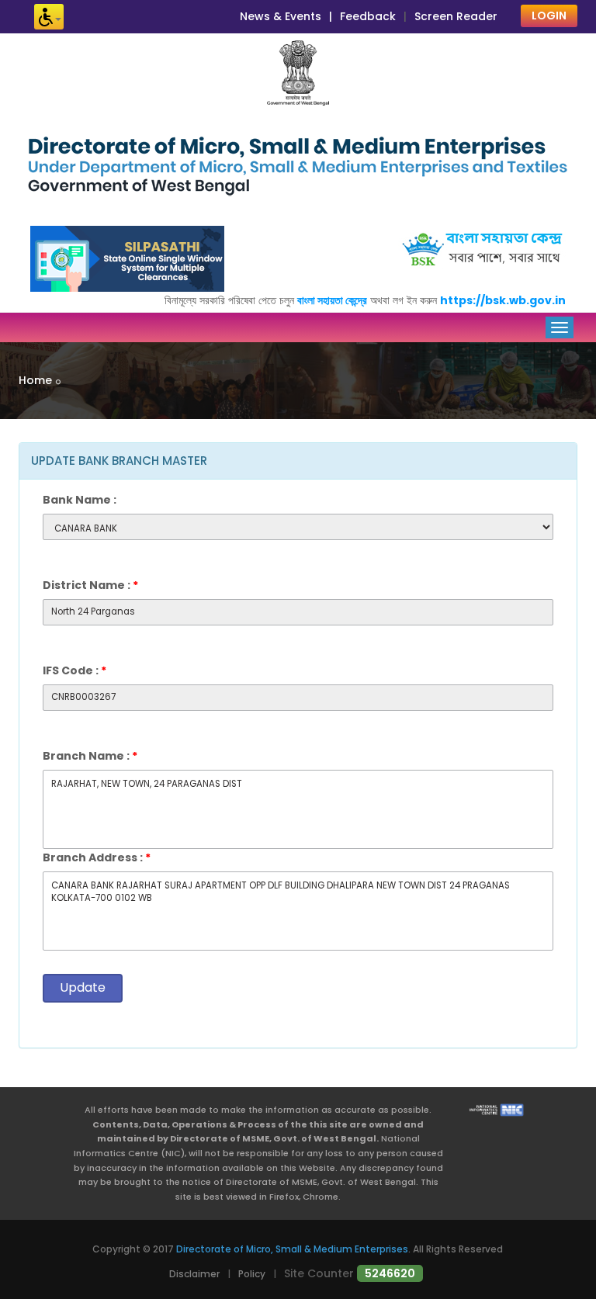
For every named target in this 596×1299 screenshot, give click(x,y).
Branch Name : (90, 756)
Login (549, 15)
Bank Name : (79, 499)
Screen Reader (455, 16)
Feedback (368, 16)
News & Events (280, 16)
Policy (251, 1273)
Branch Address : (97, 857)
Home (35, 380)
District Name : (90, 585)
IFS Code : (74, 670)
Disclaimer (194, 1273)
